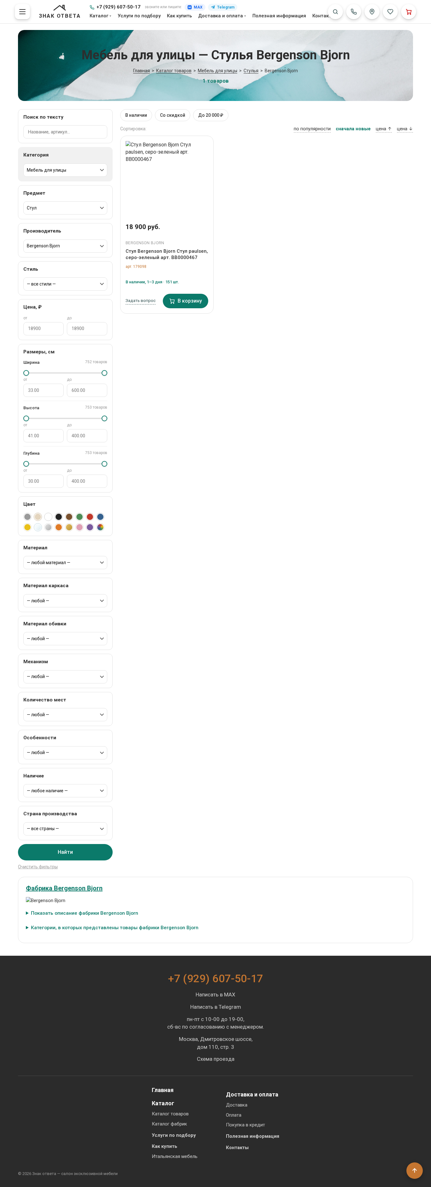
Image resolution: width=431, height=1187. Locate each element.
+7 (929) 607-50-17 (118, 7)
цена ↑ (384, 129)
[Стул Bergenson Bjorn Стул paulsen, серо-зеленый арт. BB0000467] (167, 177)
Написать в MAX (215, 994)
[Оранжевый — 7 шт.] (59, 527)
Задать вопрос (141, 300)
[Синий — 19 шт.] (100, 517)
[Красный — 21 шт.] (90, 517)
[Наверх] (414, 1170)
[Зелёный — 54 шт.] (79, 517)
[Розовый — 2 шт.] (79, 527)
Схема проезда (215, 1059)
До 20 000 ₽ (210, 115)
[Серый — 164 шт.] (27, 517)
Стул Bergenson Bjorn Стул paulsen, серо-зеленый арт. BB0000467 (167, 254)
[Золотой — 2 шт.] (69, 527)
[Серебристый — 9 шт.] (48, 527)
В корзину (190, 301)
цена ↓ (405, 129)
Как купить (179, 16)
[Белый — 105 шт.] (48, 517)
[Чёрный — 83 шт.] (59, 517)
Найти (65, 852)
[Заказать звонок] (353, 11)
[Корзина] (408, 11)
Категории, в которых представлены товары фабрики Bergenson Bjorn (114, 927)
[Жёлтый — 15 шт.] (27, 527)
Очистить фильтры (38, 866)
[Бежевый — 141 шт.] (38, 517)
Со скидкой (172, 115)
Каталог (99, 16)
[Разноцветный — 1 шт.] (100, 527)
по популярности (312, 129)
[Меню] (22, 11)
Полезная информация (279, 16)
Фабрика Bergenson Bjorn (64, 888)
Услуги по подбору (139, 16)
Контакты (323, 16)
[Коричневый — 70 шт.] (69, 517)
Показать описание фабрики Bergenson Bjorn (84, 913)
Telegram (225, 7)
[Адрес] (372, 11)
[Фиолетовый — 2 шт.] (90, 527)
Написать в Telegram (215, 1007)
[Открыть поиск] (335, 11)
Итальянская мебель (175, 1156)
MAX (198, 7)
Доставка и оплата (220, 16)
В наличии (136, 115)
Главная (163, 1090)
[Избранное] (390, 11)
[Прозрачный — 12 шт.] (38, 527)
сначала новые (353, 129)
